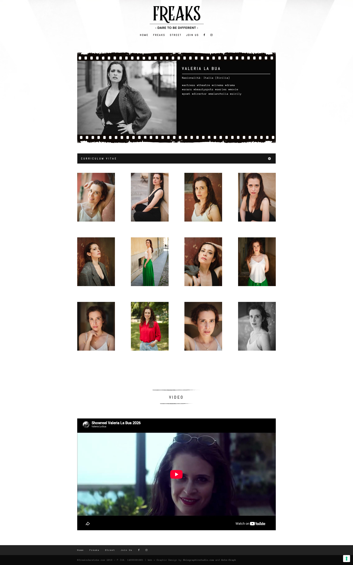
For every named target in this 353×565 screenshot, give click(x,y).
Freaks (159, 35)
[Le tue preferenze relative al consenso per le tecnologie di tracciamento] (346, 558)
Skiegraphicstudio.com (198, 560)
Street (176, 35)
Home (144, 35)
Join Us (192, 35)
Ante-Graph (228, 560)
